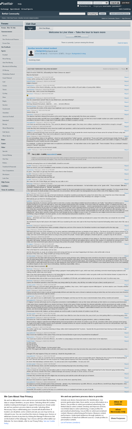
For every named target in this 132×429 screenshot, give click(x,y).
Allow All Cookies (118, 403)
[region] (66, 411)
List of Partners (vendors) (70, 422)
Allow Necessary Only (118, 410)
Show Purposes (118, 418)
